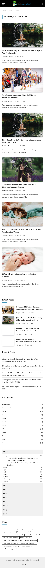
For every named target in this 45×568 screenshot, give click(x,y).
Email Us (23, 565)
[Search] (42, 3)
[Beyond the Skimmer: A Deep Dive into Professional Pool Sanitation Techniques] (8, 331)
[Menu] (3, 3)
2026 (5, 451)
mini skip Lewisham (30, 540)
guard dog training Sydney (32, 534)
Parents (4, 439)
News (4, 436)
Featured (5, 415)
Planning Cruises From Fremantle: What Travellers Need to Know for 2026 (29, 341)
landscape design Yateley (10, 537)
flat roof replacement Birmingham (13, 534)
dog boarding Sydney (27, 529)
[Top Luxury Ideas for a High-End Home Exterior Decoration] (22, 80)
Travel (4, 443)
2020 (5, 506)
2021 (5, 501)
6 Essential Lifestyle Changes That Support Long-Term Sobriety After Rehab (29, 309)
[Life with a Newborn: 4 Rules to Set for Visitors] (22, 259)
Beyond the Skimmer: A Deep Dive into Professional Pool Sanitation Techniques (27, 330)
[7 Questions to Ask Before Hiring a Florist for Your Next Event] (8, 320)
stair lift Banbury (27, 546)
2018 (5, 514)
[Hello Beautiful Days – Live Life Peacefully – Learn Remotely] (22, 3)
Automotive (6, 404)
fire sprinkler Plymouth (24, 532)
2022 (5, 497)
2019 (5, 510)
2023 (5, 493)
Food (4, 418)
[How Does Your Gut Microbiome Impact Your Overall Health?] (22, 125)
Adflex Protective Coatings (10, 529)
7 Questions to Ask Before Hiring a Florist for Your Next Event (22, 366)
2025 (5, 485)
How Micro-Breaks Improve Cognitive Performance (19, 387)
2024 (5, 489)
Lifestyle (5, 429)
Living (4, 432)
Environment (6, 408)
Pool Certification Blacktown (28, 543)
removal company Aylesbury (11, 546)
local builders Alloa (25, 537)
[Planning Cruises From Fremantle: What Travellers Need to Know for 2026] (8, 342)
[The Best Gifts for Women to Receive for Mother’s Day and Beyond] (22, 169)
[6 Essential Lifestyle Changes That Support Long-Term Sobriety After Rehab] (8, 310)
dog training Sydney (9, 532)
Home (4, 425)
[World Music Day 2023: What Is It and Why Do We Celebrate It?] (22, 35)
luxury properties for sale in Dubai (12, 540)
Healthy (4, 422)
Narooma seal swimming (10, 543)
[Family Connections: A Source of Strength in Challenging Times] (22, 214)
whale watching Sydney (10, 549)
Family (4, 411)
